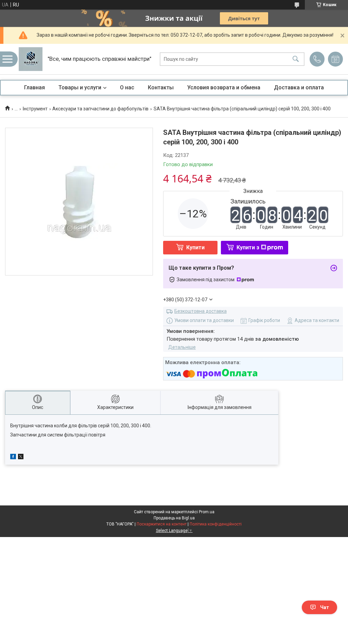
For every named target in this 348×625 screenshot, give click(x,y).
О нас (127, 87)
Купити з (248, 247)
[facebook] (13, 457)
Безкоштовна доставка (200, 311)
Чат (324, 607)
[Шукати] (296, 59)
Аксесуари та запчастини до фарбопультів (100, 108)
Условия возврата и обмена (223, 87)
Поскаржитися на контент (162, 524)
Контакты (161, 87)
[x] (20, 457)
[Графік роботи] (335, 59)
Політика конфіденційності (216, 524)
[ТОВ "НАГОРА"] (30, 59)
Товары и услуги (79, 87)
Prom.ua (206, 512)
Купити (195, 247)
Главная (34, 87)
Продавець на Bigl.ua (174, 518)
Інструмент (35, 108)
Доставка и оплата (299, 87)
